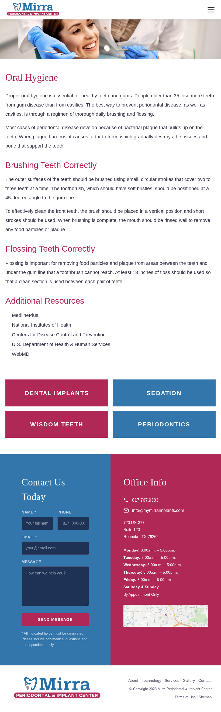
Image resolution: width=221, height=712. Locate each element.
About (133, 680)
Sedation (164, 393)
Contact (205, 680)
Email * (29, 537)
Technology (151, 680)
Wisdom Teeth (56, 424)
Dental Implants (57, 393)
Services (172, 680)
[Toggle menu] (211, 10)
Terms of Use (185, 697)
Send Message (55, 619)
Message (31, 562)
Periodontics (164, 424)
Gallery (189, 680)
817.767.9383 (145, 500)
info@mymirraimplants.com (158, 510)
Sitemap (205, 697)
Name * (29, 512)
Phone (64, 512)
